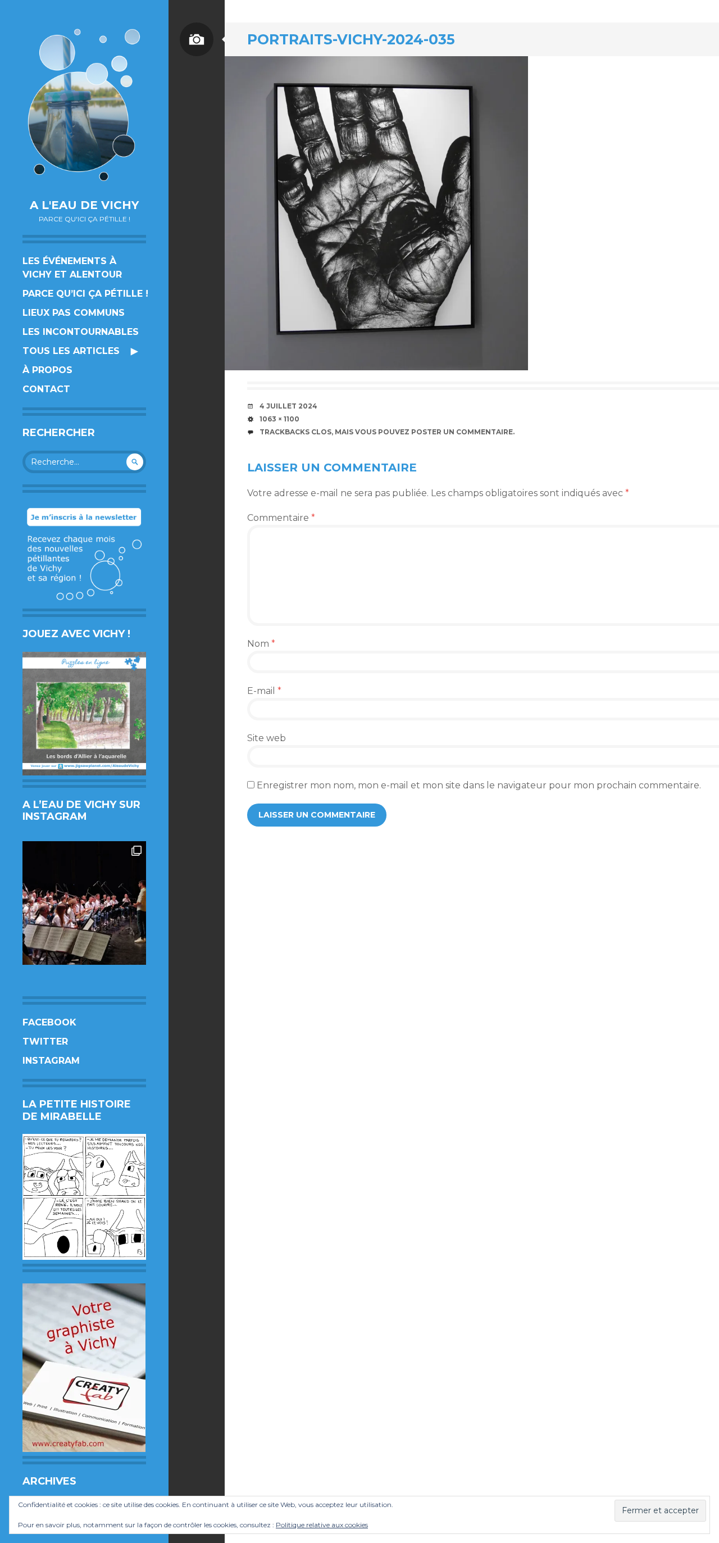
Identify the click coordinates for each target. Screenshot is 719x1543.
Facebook (49, 1022)
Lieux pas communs (73, 312)
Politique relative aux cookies (322, 1525)
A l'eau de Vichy (84, 205)
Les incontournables (80, 331)
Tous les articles (71, 351)
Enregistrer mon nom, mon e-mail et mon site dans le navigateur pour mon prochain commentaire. (479, 785)
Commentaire (281, 517)
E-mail (264, 691)
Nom (261, 643)
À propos (47, 370)
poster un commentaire (462, 432)
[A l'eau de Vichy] (84, 104)
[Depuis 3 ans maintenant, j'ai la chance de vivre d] (84, 903)
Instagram (51, 1060)
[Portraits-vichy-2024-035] (376, 213)
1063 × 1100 (279, 419)
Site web (266, 738)
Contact (46, 389)
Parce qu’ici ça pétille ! (85, 293)
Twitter (45, 1041)
